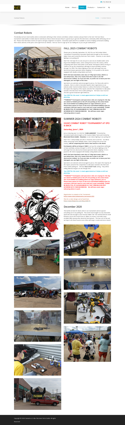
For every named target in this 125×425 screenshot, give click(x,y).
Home (67, 7)
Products (91, 7)
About (74, 7)
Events (82, 7)
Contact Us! (101, 7)
